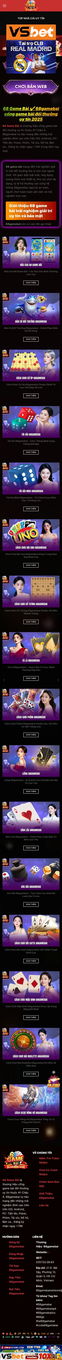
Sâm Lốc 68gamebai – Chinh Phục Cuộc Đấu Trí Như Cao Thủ (31, 838)
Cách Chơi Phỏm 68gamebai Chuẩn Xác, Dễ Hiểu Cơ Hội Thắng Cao (31, 725)
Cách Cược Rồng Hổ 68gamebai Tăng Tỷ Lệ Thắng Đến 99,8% (31, 1121)
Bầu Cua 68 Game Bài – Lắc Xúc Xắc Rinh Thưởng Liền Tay (31, 273)
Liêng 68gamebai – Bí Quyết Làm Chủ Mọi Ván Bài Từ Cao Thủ (31, 781)
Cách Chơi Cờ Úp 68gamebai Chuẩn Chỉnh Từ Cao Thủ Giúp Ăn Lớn (31, 386)
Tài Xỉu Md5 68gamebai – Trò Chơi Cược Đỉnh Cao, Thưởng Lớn (31, 499)
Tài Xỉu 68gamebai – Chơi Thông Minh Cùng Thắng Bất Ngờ (31, 442)
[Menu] (4, 6)
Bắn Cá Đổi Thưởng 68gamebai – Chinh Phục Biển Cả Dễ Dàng (31, 329)
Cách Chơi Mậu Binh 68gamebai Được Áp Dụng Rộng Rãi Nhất (31, 1008)
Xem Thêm (31, 283)
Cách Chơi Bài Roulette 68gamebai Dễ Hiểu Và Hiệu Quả (31, 1064)
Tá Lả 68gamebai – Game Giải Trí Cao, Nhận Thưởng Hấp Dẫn (31, 668)
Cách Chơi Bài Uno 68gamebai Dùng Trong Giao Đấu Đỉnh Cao (31, 555)
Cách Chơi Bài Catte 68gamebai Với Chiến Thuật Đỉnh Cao (31, 951)
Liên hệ (44, 1205)
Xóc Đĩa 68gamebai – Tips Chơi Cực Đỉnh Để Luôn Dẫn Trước (31, 894)
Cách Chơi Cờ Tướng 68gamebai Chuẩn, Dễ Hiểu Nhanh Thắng (31, 612)
